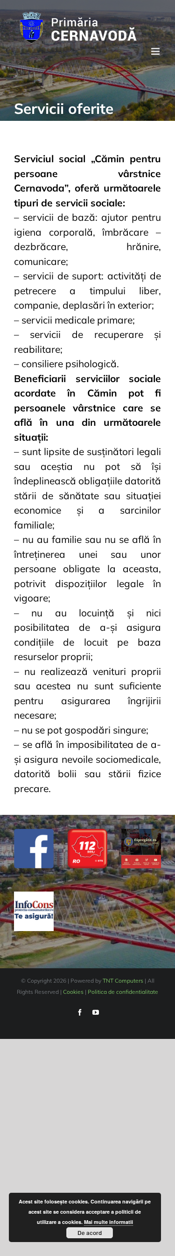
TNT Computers (123, 980)
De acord (89, 1233)
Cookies (73, 991)
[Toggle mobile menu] (156, 51)
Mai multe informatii (108, 1221)
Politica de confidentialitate (123, 991)
